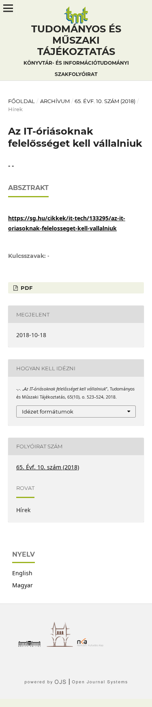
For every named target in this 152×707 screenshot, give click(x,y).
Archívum (55, 101)
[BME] (31, 644)
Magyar (22, 585)
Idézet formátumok (47, 411)
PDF (25, 288)
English (22, 573)
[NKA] (92, 644)
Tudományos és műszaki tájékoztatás (76, 50)
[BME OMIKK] (62, 644)
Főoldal (21, 101)
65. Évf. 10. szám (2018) (105, 101)
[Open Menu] (8, 8)
